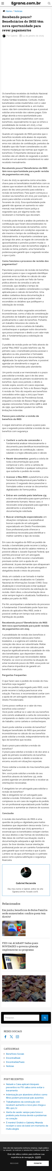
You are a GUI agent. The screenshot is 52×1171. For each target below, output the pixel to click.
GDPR (38, 1157)
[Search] (44, 1018)
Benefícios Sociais (15, 1054)
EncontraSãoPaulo (15, 1062)
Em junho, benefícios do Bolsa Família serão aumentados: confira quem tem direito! (24, 913)
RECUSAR (14, 1163)
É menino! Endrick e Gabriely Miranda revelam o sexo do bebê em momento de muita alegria (27, 1125)
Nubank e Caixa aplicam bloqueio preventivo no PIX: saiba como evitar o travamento (25, 1087)
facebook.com (5, 1036)
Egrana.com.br (26, 3)
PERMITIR (38, 1163)
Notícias (18, 11)
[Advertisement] (26, 66)
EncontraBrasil (13, 1058)
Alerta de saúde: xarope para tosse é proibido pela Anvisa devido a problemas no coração (26, 1115)
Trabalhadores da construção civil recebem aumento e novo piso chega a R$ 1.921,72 (25, 1105)
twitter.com (11, 1036)
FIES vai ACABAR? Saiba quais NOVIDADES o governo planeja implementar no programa (20, 946)
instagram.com (17, 1036)
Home (9, 11)
